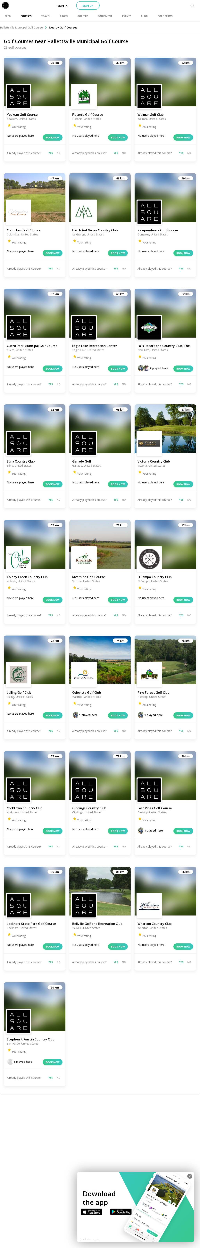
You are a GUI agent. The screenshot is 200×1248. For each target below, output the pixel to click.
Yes (50, 153)
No (59, 153)
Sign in (62, 5)
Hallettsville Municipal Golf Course (21, 27)
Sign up (87, 5)
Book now (53, 137)
